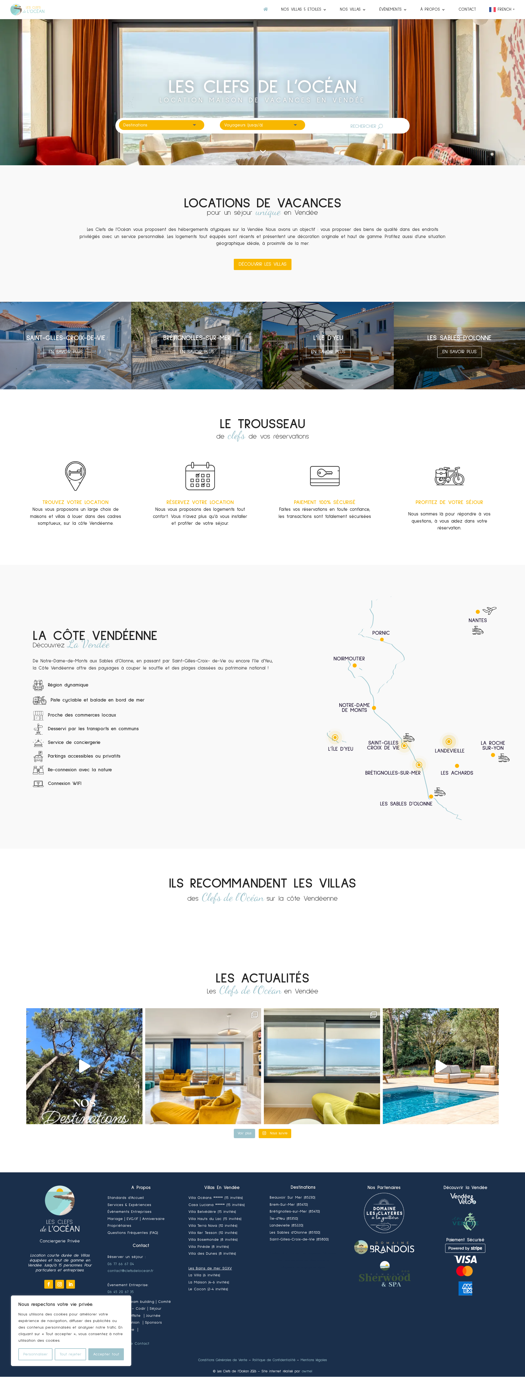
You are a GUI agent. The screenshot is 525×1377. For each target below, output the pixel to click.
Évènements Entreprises (129, 1212)
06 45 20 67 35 (120, 1292)
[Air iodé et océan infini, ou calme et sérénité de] (322, 1066)
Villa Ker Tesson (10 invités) (212, 1233)
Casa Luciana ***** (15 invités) (216, 1205)
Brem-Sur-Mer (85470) (289, 1205)
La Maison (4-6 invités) (208, 1282)
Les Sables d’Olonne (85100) (295, 1232)
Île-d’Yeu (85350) (284, 1219)
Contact (467, 9)
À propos (430, 9)
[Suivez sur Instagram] (59, 1284)
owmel (307, 1371)
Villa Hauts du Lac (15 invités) (214, 1219)
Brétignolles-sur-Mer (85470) (295, 1211)
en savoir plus (197, 351)
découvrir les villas (263, 264)
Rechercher (363, 126)
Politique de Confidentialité (273, 1360)
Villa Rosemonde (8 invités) (213, 1240)
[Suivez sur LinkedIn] (70, 1284)
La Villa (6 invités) (204, 1275)
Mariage (122, 1219)
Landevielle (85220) (286, 1225)
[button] (502, 13)
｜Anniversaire (151, 1219)
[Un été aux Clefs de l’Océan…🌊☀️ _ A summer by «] (441, 1066)
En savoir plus (66, 351)
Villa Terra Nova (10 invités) (212, 1226)
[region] (71, 1330)
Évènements (390, 9)
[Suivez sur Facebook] (48, 1284)
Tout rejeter (70, 1354)
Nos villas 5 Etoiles (301, 9)
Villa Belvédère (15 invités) (212, 1212)
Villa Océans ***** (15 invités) (215, 1198)
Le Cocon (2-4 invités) (208, 1289)
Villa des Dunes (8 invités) (212, 1254)
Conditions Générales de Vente (222, 1360)
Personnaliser (35, 1354)
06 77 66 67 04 (120, 1264)
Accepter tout (106, 1354)
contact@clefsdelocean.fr (130, 1271)
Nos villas (350, 9)
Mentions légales (314, 1360)
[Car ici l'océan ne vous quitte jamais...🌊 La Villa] (203, 1066)
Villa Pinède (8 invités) (208, 1247)
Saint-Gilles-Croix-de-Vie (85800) (299, 1239)
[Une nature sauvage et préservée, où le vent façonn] (84, 1066)
